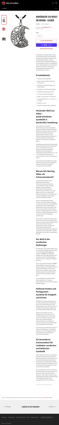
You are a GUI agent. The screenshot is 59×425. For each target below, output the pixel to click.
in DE (47, 27)
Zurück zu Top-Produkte (30, 407)
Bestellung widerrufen (46, 417)
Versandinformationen (47, 397)
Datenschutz (11, 417)
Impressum (4, 417)
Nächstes (51, 407)
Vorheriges (8, 407)
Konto (56, 8)
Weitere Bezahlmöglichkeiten (46, 48)
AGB (28, 417)
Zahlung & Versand (21, 417)
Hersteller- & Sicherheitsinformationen (44, 384)
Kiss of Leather (8, 423)
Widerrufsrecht (34, 417)
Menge (37, 32)
